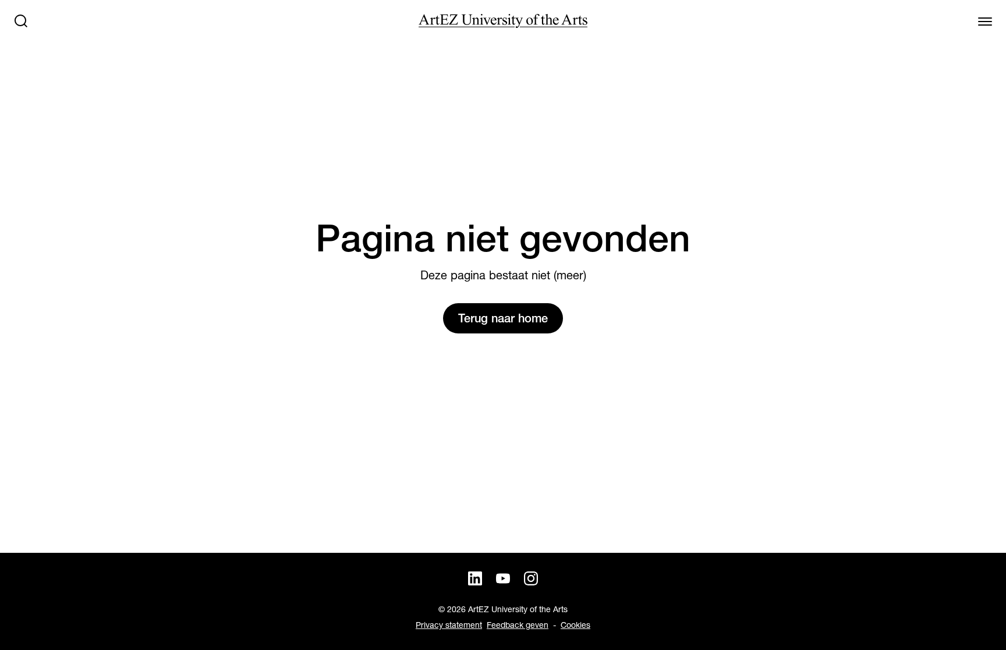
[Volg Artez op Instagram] (531, 578)
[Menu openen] (985, 21)
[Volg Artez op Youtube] (503, 578)
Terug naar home (503, 318)
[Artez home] (503, 21)
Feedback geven (517, 625)
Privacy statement (449, 625)
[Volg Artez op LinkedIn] (475, 578)
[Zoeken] (21, 21)
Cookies (575, 625)
